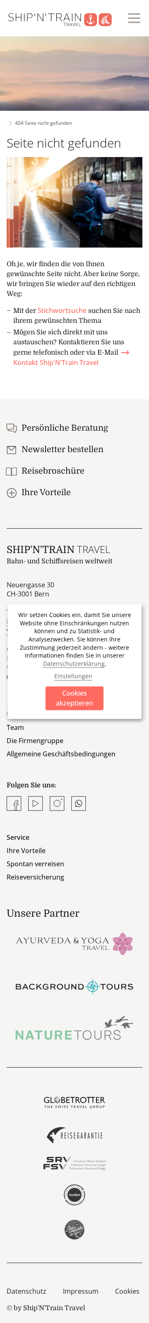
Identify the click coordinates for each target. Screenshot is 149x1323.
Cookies (127, 1291)
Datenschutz (26, 1291)
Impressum (81, 1291)
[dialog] (74, 661)
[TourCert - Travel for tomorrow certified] (74, 1194)
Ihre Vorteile (26, 850)
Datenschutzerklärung (74, 663)
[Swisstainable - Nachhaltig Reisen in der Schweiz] (74, 1230)
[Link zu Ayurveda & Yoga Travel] (74, 943)
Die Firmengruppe (35, 740)
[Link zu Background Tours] (74, 986)
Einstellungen (73, 675)
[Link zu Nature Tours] (74, 1028)
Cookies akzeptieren (74, 698)
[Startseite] (65, 18)
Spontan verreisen (35, 863)
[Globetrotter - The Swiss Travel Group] (74, 1102)
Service (18, 837)
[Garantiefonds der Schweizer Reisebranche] (74, 1135)
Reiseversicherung (35, 877)
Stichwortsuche (62, 310)
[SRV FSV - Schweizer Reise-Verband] (74, 1163)
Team (15, 727)
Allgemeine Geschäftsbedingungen (61, 753)
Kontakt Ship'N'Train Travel (56, 362)
